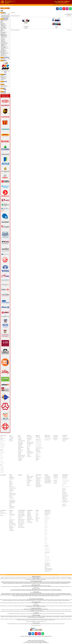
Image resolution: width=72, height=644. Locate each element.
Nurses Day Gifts (47, 439)
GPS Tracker (37, 449)
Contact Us (2, 79)
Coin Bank (10, 481)
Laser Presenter (64, 435)
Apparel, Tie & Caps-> (4, 20)
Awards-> (2, 21)
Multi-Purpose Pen (29, 480)
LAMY (45, 529)
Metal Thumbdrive (21, 522)
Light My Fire (47, 530)
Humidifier (11, 489)
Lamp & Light (56, 435)
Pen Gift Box (28, 481)
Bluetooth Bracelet (38, 441)
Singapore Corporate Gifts (48, 568)
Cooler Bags (19, 439)
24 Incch (37, 514)
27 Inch (37, 515)
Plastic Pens (29, 485)
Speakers (37, 454)
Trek (45, 541)
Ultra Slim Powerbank (48, 480)
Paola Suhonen (47, 561)
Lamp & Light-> (3, 26)
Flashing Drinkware (30, 443)
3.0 (36, 461)
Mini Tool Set (3, 42)
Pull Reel (56, 26)
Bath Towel (2, 465)
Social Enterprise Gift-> (5, 47)
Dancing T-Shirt (2, 451)
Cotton (1, 454)
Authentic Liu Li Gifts (48, 511)
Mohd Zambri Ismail (48, 560)
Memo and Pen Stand (12, 523)
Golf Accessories (11, 486)
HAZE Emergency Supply (48, 438)
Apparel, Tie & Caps (3, 435)
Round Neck (2, 457)
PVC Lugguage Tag (65, 481)
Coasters (28, 440)
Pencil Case (20, 451)
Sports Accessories (3, 510)
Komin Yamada (47, 559)
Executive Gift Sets (12, 519)
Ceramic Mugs (29, 439)
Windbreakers (2, 444)
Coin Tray (2, 38)
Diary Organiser (11, 515)
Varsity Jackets (2, 443)
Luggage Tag (29, 515)
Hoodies (1, 442)
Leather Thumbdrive (21, 520)
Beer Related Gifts (11, 477)
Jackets (1, 439)
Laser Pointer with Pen (65, 438)
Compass (1, 511)
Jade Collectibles (47, 564)
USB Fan (37, 457)
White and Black (64, 502)
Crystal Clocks (47, 549)
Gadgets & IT (38, 435)
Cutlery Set (10, 482)
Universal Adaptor (29, 522)
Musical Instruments (12, 494)
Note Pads (10, 526)
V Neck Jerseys (2, 462)
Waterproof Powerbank (48, 481)
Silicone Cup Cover (4, 46)
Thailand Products (47, 571)
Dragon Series (47, 527)
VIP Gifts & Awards (47, 510)
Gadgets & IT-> (3, 24)
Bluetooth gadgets (38, 443)
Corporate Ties (2, 438)
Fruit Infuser (29, 444)
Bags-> (2, 22)
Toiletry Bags (20, 459)
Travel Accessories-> (4, 53)
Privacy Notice (3, 77)
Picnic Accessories (12, 500)
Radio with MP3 (38, 438)
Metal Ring (10, 439)
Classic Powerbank (47, 476)
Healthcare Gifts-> (4, 25)
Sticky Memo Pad (11, 530)
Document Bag (20, 442)
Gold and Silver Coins (48, 563)
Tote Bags (46, 533)
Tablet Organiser (20, 457)
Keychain (2, 40)
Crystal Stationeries (47, 550)
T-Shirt (1, 450)
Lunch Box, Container (12, 493)
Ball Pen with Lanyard (30, 476)
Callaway (46, 523)
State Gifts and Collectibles (48, 569)
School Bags (19, 452)
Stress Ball (2, 48)
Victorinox (46, 542)
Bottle (36, 519)
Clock (10, 480)
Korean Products (11, 490)
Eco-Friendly (3, 39)
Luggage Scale (29, 514)
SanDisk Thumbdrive (21, 527)
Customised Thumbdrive (66, 480)
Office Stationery (11, 527)
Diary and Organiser (12, 514)
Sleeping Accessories (30, 519)
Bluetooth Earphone (38, 442)
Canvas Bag (19, 438)
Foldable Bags (20, 444)
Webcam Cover (3, 49)
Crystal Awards (47, 546)
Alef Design (46, 515)
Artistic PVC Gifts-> (4, 37)
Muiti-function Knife (4, 43)
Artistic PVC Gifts (64, 477)
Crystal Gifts (46, 545)
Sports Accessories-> (4, 50)
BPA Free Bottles (29, 438)
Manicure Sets (3, 41)
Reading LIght (56, 438)
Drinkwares (29, 435)
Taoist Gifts (55, 483)
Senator (46, 538)
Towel (1, 464)
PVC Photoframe (64, 482)
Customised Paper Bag (21, 440)
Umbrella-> (2, 54)
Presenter (63, 440)
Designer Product (47, 552)
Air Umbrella (38, 518)
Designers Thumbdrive (21, 515)
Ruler (63, 485)
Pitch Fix (46, 534)
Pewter (46, 567)
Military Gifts (3, 30)
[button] (55, 5)
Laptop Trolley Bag (20, 447)
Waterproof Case (38, 486)
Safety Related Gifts (12, 502)
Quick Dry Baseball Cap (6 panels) (5, 71)
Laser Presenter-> (3, 27)
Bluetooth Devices (38, 439)
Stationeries (11, 510)
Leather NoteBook (47, 518)
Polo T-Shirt (2, 453)
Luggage (19, 448)
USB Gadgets (37, 458)
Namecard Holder (4, 44)
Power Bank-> (3, 33)
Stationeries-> (3, 51)
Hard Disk (19, 518)
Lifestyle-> (2, 29)
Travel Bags (28, 520)
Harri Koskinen (47, 556)
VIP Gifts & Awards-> (4, 55)
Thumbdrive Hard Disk (21, 510)
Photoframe (46, 520)
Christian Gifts (56, 477)
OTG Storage (37, 481)
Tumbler (28, 455)
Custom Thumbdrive (21, 514)
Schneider (46, 537)
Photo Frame (11, 497)
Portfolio (10, 518)
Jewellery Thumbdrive (21, 519)
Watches (10, 505)
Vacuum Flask (29, 456)
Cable (36, 476)
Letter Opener (11, 522)
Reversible (2, 447)
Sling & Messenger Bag (21, 455)
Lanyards (1, 449)
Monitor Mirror (38, 450)
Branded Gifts (47, 514)
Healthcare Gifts (47, 435)
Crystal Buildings (47, 548)
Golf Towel (1, 468)
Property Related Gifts (12, 501)
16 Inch (37, 511)
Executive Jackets (2, 440)
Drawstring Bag (20, 443)
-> (4, 35)
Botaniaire (46, 522)
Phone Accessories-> (4, 32)
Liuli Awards (11, 438)
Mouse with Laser (65, 439)
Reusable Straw (29, 451)
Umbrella (37, 510)
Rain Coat (37, 520)
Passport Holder (29, 518)
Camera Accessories (39, 477)
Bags (19, 435)
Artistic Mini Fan (3, 36)
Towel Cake (2, 472)
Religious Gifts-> (3, 34)
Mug (27, 447)
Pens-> (2, 31)
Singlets (1, 461)
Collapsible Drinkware (30, 442)
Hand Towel (2, 469)
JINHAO (46, 526)
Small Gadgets (64, 500)
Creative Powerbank (47, 477)
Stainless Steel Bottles (30, 452)
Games (10, 485)
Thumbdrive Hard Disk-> (5, 52)
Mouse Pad (46, 519)
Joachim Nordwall (47, 557)
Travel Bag (19, 460)
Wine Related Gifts (12, 506)
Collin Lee (46, 553)
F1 (0, 514)
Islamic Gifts (55, 481)
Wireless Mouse (38, 453)
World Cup (1, 515)
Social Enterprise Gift (65, 501)
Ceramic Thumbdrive (21, 511)
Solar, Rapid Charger (39, 485)
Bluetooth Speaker (38, 446)
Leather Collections (4, 28)
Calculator (10, 511)
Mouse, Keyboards (38, 451)
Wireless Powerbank (48, 482)
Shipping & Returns (4, 76)
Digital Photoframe (12, 498)
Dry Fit (1, 455)
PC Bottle (28, 448)
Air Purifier (11, 476)
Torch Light (55, 439)
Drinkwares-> (3, 23)
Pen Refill (28, 482)
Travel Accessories (29, 510)
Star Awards (11, 440)
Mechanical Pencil (29, 477)
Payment (2, 75)
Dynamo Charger (38, 480)
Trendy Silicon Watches (65, 486)
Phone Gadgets (38, 482)
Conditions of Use (3, 78)
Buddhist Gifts (56, 476)
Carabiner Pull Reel (26, 26)
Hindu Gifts (55, 480)
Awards (10, 435)
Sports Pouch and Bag (21, 456)
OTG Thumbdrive (20, 524)
